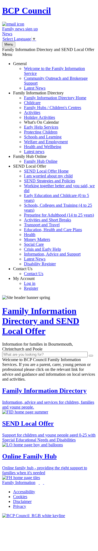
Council (26, 10)
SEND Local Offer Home (46, 171)
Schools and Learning (43, 137)
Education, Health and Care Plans (53, 229)
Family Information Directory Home (55, 97)
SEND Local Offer (54, 215)
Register (31, 288)
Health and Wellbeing (42, 146)
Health (29, 234)
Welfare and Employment (46, 141)
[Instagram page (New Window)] (43, 482)
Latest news (34, 151)
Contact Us (28, 271)
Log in (29, 283)
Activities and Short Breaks (47, 220)
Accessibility (24, 491)
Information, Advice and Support (52, 254)
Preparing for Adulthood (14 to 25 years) (59, 215)
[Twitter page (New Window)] (39, 482)
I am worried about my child (48, 176)
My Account (25, 283)
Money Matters (37, 239)
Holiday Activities (39, 117)
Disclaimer (22, 501)
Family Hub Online (35, 159)
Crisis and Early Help (42, 249)
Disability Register (40, 264)
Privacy (19, 506)
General (50, 75)
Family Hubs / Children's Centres (52, 107)
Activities (32, 112)
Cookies (20, 496)
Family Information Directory (49, 122)
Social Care (34, 244)
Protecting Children (40, 132)
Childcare (32, 102)
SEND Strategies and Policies (49, 181)
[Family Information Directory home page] (33, 515)
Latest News (34, 88)
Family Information (18, 482)
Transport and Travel (42, 224)
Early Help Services (41, 127)
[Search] (91, 355)
